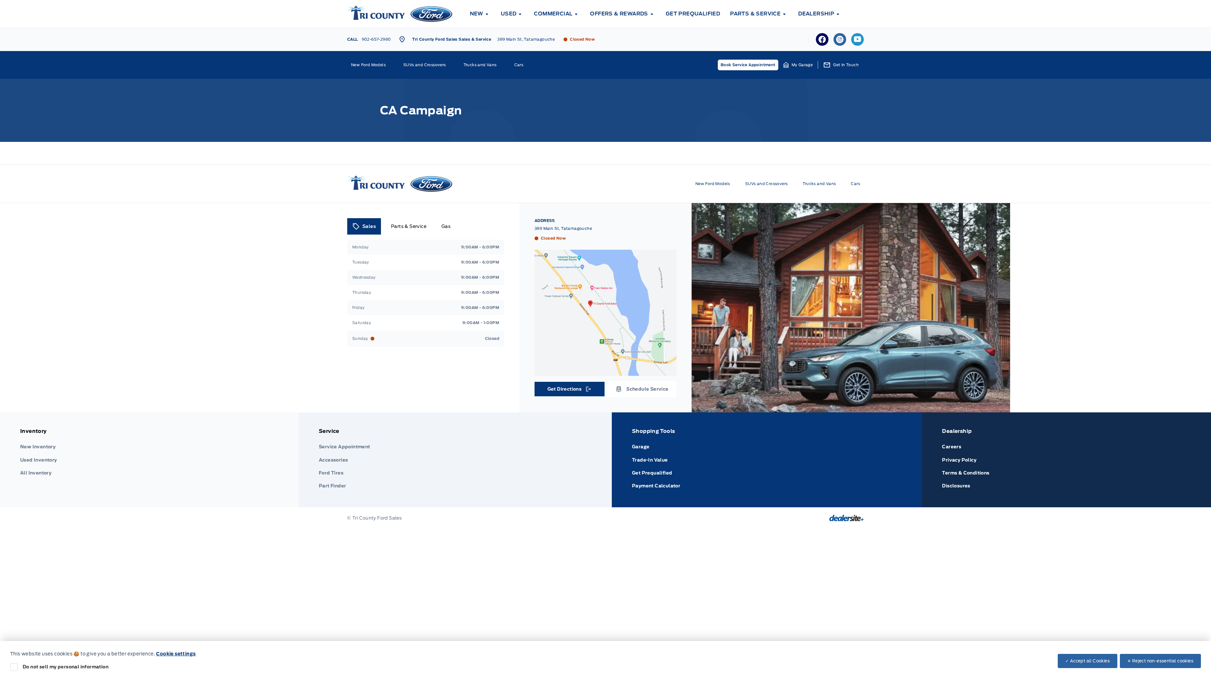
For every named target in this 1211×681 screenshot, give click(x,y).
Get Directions (569, 391)
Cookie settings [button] (176, 654)
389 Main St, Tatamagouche (526, 39)
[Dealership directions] (605, 313)
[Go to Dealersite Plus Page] (846, 518)
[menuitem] (480, 14)
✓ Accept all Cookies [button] (1087, 661)
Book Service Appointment (748, 64)
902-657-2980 (376, 39)
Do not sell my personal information (65, 666)
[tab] (364, 226)
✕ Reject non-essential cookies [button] (1160, 661)
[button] (798, 65)
